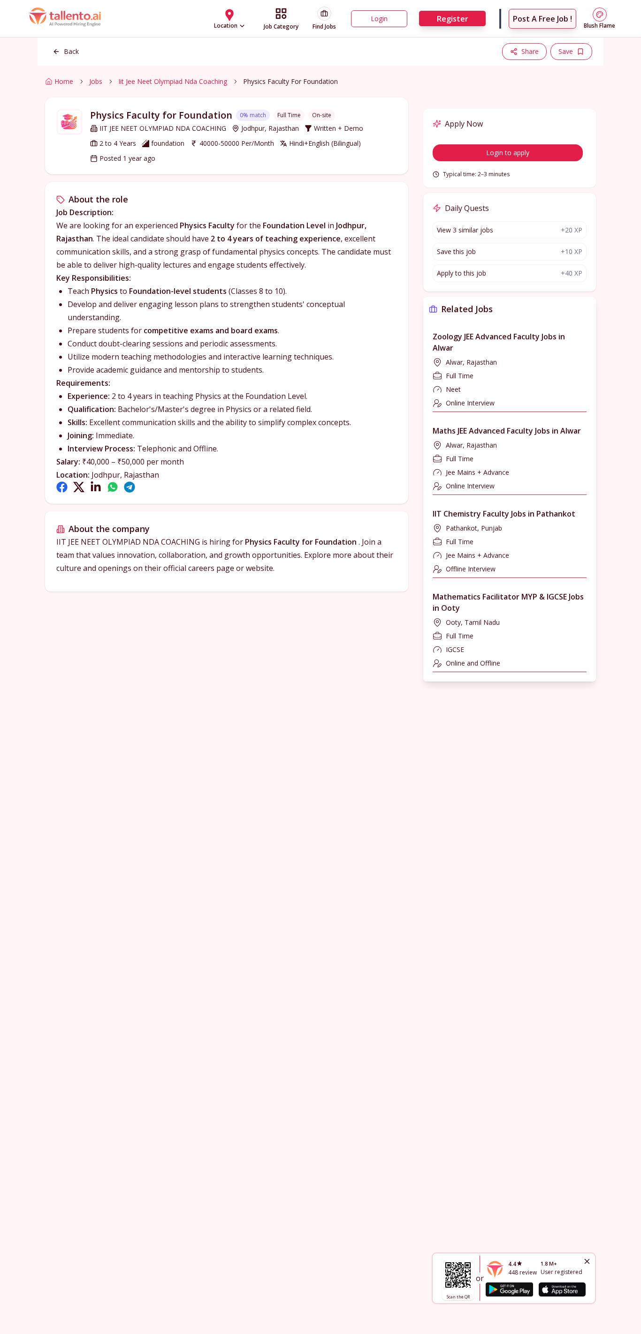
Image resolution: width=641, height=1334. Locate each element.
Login (379, 18)
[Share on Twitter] (78, 487)
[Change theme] (600, 14)
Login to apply (507, 152)
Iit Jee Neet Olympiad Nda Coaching (172, 81)
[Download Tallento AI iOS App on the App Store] (562, 1289)
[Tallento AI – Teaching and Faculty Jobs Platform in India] (66, 18)
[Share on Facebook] (62, 487)
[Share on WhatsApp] (112, 487)
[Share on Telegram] (129, 487)
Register (452, 19)
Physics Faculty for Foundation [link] (290, 81)
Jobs (95, 81)
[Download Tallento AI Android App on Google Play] (509, 1289)
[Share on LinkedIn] (95, 487)
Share (530, 51)
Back (71, 51)
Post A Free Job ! (542, 19)
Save (565, 51)
